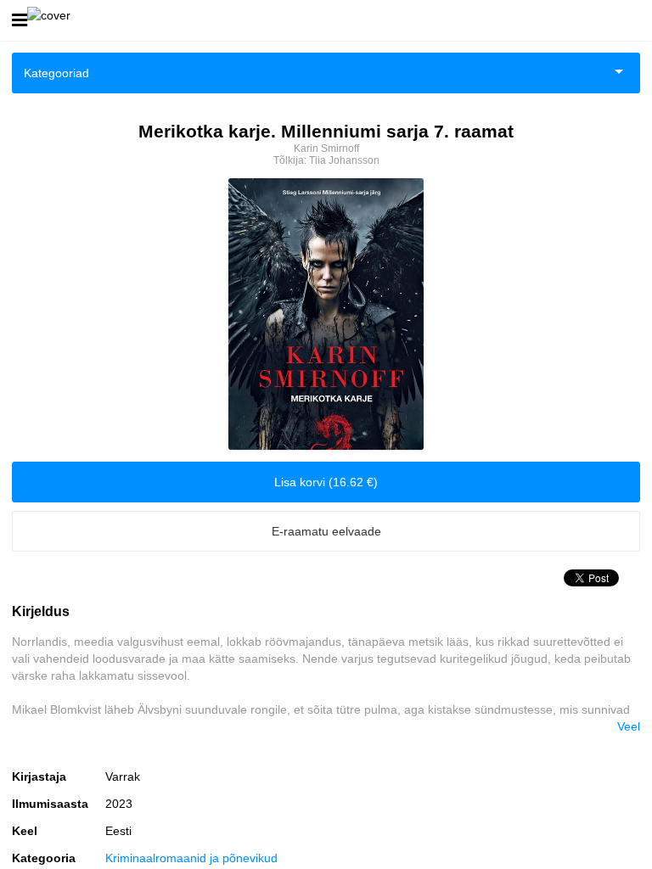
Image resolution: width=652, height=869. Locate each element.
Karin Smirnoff (326, 148)
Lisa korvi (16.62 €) (326, 482)
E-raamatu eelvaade (326, 531)
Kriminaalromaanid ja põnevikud (191, 858)
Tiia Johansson (344, 160)
